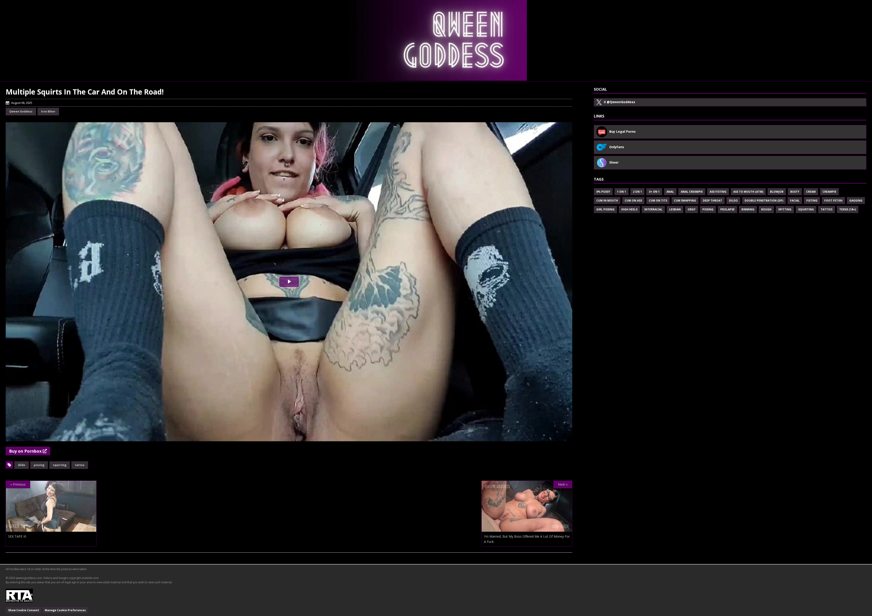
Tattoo (79, 465)
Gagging (855, 200)
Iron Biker (48, 111)
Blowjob (776, 192)
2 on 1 (637, 192)
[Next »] (527, 529)
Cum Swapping (685, 200)
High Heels (629, 209)
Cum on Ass (633, 200)
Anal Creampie (692, 192)
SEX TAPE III (17, 536)
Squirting (59, 465)
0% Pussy (603, 192)
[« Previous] (51, 529)
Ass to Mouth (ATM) (748, 192)
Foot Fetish (833, 200)
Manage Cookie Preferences (65, 610)
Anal (670, 192)
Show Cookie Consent (23, 610)
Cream (811, 192)
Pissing (39, 465)
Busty (794, 192)
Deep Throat (712, 200)
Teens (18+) (847, 209)
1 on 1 (621, 192)
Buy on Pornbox (26, 451)
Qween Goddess (20, 111)
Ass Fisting (718, 192)
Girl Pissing (605, 209)
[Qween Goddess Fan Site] (436, 40)
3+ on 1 (654, 192)
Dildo (21, 465)
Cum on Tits (658, 200)
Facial (795, 200)
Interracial (653, 209)
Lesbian (675, 209)
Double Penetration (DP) (764, 200)
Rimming (747, 209)
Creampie (829, 192)
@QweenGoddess (619, 102)
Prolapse (727, 209)
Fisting (812, 200)
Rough (766, 209)
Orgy (692, 209)
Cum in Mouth (607, 200)
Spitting (784, 209)
